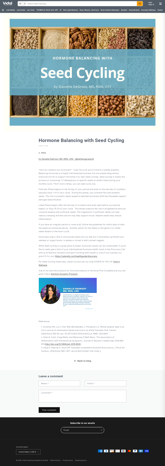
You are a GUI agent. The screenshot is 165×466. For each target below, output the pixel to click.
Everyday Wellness (148, 10)
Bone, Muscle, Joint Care (89, 10)
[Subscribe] (101, 430)
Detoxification (134, 10)
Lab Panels (21, 10)
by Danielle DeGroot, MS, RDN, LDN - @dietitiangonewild (66, 159)
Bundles (124, 10)
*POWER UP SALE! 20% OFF (47, 10)
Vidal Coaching (27, 460)
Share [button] (43, 153)
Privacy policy (68, 460)
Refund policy (55, 460)
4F (61, 10)
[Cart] (160, 3)
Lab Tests (31, 10)
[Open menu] (3, 10)
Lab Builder (10, 10)
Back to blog (84, 361)
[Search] (140, 3)
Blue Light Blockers (70, 10)
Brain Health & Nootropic (110, 10)
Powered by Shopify (41, 460)
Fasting (160, 10)
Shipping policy (81, 460)
